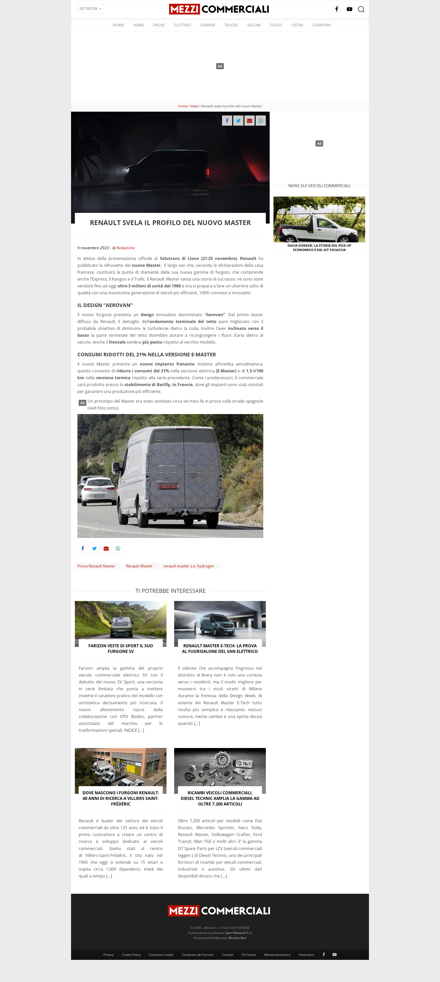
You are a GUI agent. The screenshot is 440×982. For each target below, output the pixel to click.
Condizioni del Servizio (198, 954)
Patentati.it (306, 954)
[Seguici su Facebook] (336, 9)
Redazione (126, 247)
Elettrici (182, 24)
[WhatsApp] (261, 120)
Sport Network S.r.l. (238, 933)
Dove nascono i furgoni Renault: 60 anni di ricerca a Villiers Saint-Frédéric (120, 798)
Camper (207, 24)
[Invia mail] (249, 120)
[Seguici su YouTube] (349, 9)
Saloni (254, 24)
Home (118, 24)
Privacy (108, 954)
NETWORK (89, 8)
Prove (159, 24)
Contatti (227, 954)
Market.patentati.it (277, 954)
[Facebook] (227, 120)
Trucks (231, 24)
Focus (276, 24)
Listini (297, 24)
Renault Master (139, 565)
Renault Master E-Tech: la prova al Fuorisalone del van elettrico (220, 648)
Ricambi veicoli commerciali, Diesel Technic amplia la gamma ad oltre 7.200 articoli (220, 798)
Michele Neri (237, 938)
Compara (321, 24)
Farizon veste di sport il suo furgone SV (120, 648)
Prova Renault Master (96, 565)
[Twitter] (238, 120)
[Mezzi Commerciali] (220, 8)
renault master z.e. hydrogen (188, 565)
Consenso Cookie (161, 954)
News (138, 24)
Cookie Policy (131, 954)
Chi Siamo (249, 954)
